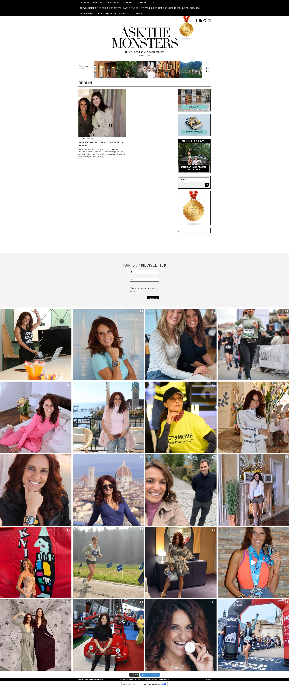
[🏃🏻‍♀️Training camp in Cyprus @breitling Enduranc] (35, 490)
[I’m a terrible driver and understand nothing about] (108, 635)
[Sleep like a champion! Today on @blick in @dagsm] (35, 417)
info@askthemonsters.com (95, 679)
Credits (208, 679)
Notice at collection (131, 684)
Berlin (92, 139)
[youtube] (209, 20)
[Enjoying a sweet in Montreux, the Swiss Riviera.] (181, 635)
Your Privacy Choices (151, 684)
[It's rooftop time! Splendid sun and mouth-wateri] (108, 417)
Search (207, 185)
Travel (88, 139)
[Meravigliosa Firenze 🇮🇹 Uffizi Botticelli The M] (108, 490)
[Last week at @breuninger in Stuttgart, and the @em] (181, 562)
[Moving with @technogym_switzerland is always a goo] (181, 417)
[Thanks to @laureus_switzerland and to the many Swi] (181, 490)
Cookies (166, 679)
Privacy (161, 679)
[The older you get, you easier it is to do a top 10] (108, 562)
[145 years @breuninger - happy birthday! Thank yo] (35, 635)
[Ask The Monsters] (144, 40)
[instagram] (200, 20)
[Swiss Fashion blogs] (186, 28)
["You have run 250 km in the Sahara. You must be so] (35, 344)
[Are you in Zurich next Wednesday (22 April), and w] (108, 344)
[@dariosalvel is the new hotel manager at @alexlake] (181, 344)
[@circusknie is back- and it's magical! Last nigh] (35, 562)
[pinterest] (204, 20)
